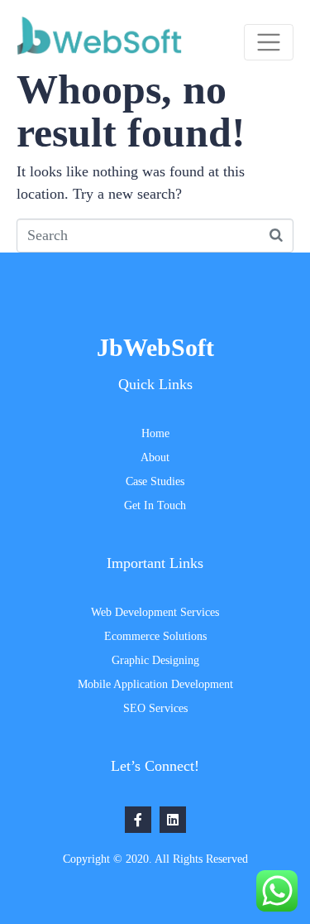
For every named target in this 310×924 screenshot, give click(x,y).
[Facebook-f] (138, 819)
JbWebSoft (155, 347)
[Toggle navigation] (268, 42)
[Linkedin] (173, 819)
